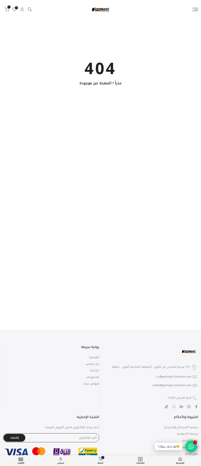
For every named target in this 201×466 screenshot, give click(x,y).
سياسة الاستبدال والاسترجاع (181, 427)
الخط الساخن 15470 (179, 398)
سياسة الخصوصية (187, 433)
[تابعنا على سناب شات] (174, 406)
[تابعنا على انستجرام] (189, 406)
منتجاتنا (94, 370)
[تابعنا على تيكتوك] (166, 406)
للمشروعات (92, 377)
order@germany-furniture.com (172, 385)
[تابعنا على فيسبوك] (196, 406)
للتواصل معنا (91, 383)
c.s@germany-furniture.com (173, 376)
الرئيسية (94, 357)
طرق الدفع (191, 453)
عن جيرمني (92, 363)
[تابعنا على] (181, 406)
